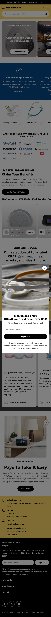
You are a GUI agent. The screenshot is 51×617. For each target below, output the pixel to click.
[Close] (44, 268)
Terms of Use (21, 348)
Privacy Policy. (32, 348)
